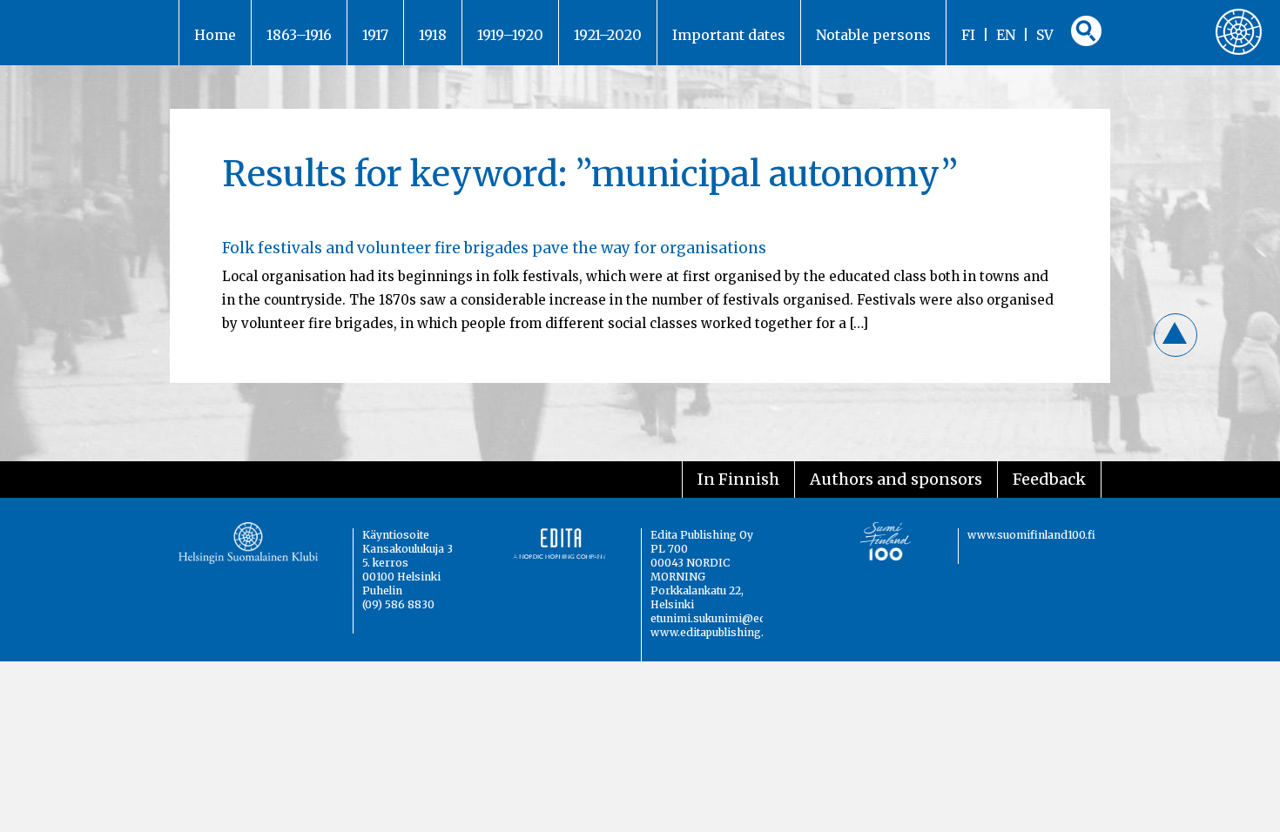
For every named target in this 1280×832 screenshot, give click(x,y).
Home (215, 35)
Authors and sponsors (896, 479)
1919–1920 (510, 35)
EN (1005, 35)
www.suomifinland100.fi (1031, 534)
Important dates (728, 35)
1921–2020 (608, 35)
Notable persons (873, 35)
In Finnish (738, 479)
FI (968, 35)
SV (1045, 35)
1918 (433, 35)
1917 (375, 35)
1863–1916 (299, 35)
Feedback (1049, 479)
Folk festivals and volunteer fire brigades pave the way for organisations (494, 248)
